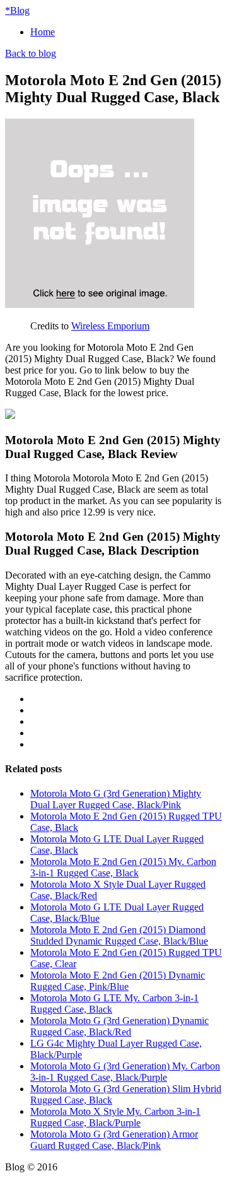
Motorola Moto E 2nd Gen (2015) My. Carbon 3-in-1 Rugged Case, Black (123, 867)
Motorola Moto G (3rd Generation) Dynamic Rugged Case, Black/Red (119, 1026)
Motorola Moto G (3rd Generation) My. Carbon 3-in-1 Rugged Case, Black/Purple (125, 1072)
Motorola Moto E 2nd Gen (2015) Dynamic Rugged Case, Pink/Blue (117, 981)
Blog (17, 10)
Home (42, 31)
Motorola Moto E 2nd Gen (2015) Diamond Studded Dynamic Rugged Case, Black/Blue (119, 935)
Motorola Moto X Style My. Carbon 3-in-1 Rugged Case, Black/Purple (115, 1117)
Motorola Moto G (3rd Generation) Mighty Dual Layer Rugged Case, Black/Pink (115, 799)
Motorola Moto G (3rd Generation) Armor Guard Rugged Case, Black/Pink (114, 1140)
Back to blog (30, 53)
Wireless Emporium (110, 326)
